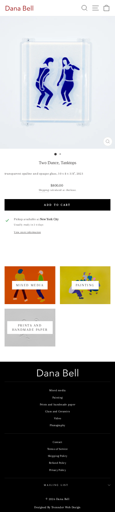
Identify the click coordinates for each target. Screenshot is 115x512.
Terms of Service (57, 449)
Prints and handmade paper (57, 404)
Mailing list (56, 485)
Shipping (44, 189)
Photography (57, 425)
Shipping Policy (57, 456)
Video (57, 418)
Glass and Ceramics (57, 411)
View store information (27, 232)
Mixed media (57, 390)
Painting (57, 397)
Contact (57, 442)
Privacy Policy (57, 470)
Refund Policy (57, 463)
